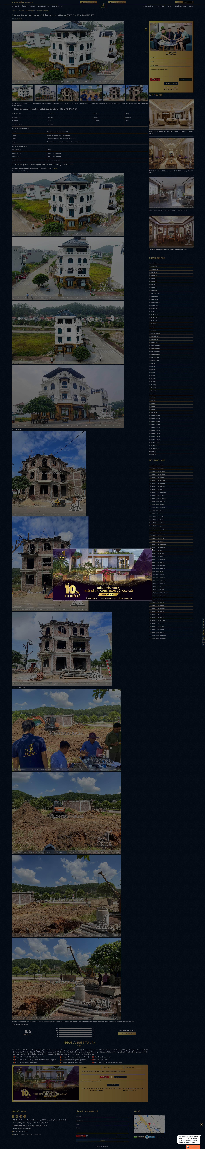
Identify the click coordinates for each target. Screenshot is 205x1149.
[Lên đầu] (201, 1124)
